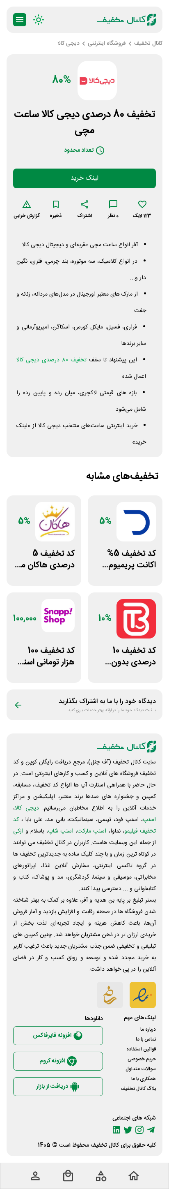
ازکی (18, 831)
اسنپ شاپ (60, 831)
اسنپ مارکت (91, 831)
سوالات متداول (141, 1069)
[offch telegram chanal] (151, 1130)
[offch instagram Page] (139, 1130)
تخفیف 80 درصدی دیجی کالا (51, 360)
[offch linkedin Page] (116, 1130)
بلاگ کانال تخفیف (138, 1089)
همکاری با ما (143, 1079)
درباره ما (148, 1029)
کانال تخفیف (105, 1145)
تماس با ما (146, 1039)
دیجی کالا (27, 808)
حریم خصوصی (142, 1059)
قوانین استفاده (141, 1049)
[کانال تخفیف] (126, 19)
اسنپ (149, 820)
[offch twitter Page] (128, 1130)
